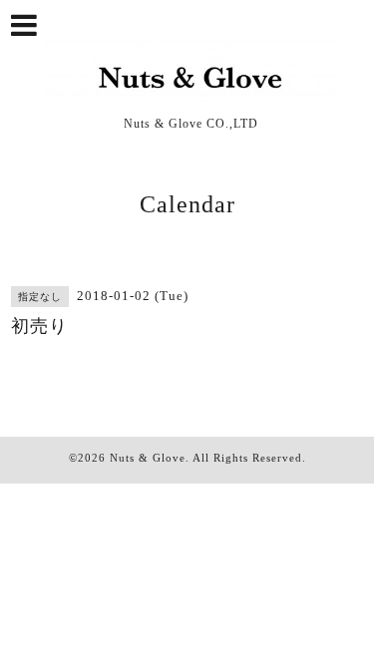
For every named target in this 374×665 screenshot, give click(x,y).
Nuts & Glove (148, 458)
